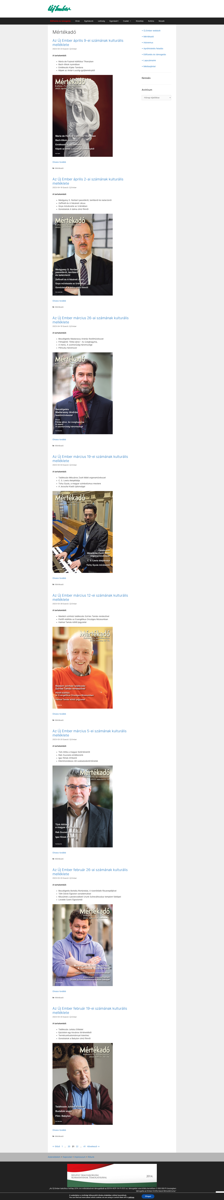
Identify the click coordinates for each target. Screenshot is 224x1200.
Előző (56, 1146)
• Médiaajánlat (149, 66)
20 (69, 1146)
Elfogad (148, 1196)
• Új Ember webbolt (151, 30)
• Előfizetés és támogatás (154, 54)
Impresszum (80, 1157)
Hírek (77, 21)
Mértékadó (59, 168)
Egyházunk (88, 21)
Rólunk (91, 1157)
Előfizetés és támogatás (60, 21)
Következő (93, 1146)
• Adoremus (147, 42)
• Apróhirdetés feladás (152, 48)
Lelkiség (101, 21)
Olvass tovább (59, 162)
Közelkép (140, 21)
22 (77, 1146)
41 (84, 1146)
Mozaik (161, 21)
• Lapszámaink (149, 60)
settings (131, 1197)
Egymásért (114, 21)
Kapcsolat (67, 1157)
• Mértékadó (148, 36)
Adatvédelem (54, 1157)
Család (126, 21)
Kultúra (151, 21)
